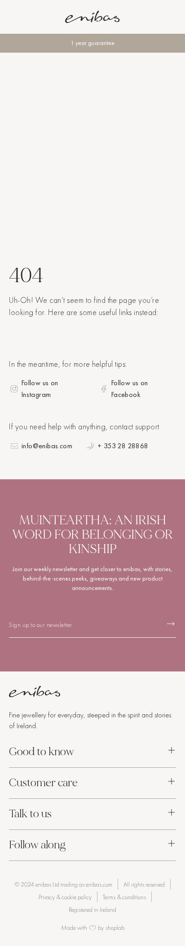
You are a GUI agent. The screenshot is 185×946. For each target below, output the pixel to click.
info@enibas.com (47, 445)
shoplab (115, 927)
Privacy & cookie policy (65, 897)
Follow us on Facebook (129, 388)
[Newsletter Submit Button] (170, 624)
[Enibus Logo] (92, 691)
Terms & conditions (124, 897)
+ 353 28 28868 (123, 445)
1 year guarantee (92, 43)
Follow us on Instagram (39, 388)
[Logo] (92, 17)
